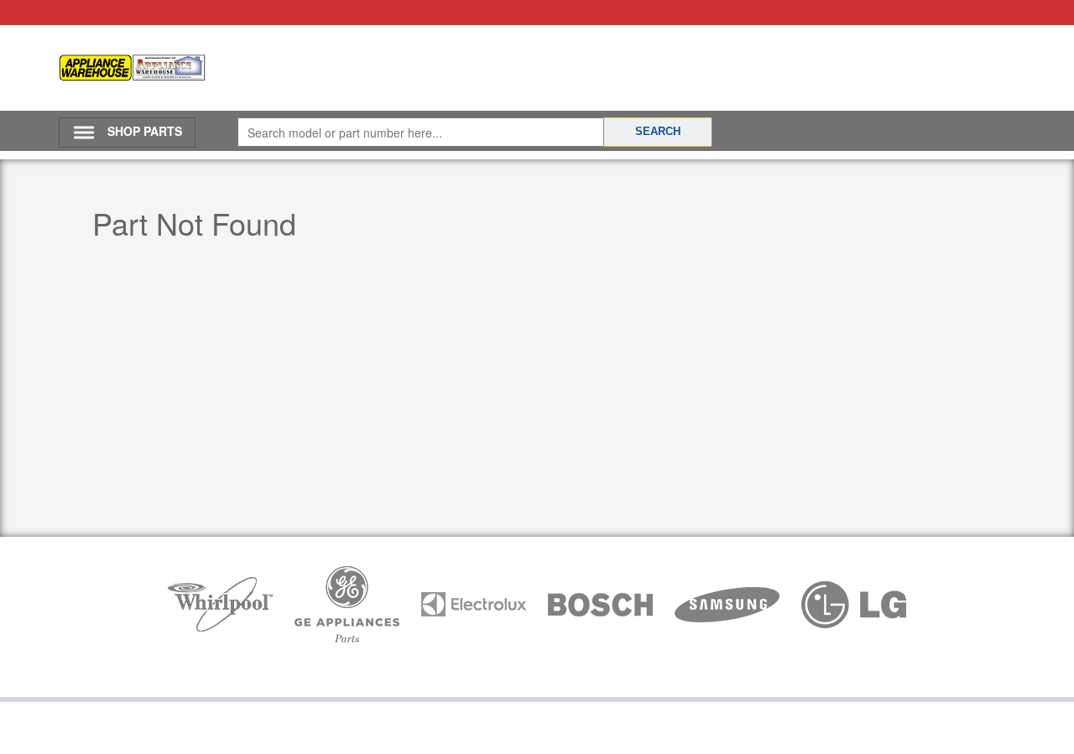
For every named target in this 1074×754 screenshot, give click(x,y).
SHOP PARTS (144, 130)
